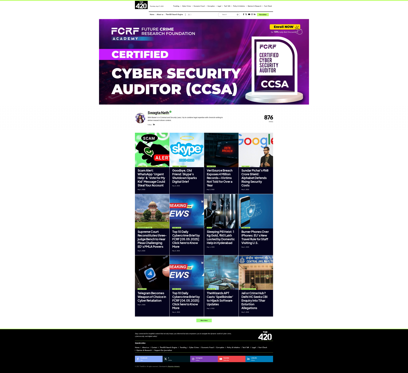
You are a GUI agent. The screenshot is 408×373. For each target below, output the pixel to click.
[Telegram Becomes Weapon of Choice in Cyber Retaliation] (152, 272)
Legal (150, 227)
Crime (209, 227)
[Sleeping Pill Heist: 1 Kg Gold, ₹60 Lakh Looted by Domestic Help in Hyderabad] (221, 211)
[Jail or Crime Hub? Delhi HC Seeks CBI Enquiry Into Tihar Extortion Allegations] (256, 272)
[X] (246, 14)
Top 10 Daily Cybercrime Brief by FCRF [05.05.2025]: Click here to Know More (186, 239)
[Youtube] (231, 359)
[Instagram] (252, 14)
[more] (185, 14)
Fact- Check (245, 166)
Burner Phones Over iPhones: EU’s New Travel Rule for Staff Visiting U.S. (255, 237)
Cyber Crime (142, 166)
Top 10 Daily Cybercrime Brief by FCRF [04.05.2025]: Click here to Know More (186, 300)
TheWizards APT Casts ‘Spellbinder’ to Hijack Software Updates (220, 298)
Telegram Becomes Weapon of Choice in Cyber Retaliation (152, 296)
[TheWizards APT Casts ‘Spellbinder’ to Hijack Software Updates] (221, 272)
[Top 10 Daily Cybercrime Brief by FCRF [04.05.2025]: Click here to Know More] (187, 272)
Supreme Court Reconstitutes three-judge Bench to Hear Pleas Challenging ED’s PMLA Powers (152, 239)
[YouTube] (249, 14)
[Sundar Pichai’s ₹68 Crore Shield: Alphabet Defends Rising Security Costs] (256, 150)
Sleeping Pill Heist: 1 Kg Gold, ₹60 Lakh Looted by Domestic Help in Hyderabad (221, 237)
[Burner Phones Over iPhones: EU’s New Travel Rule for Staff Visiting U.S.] (256, 211)
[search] (271, 15)
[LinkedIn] (254, 14)
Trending (162, 166)
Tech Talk (176, 166)
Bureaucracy (142, 227)
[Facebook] (243, 14)
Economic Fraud (152, 166)
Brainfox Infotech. (174, 366)
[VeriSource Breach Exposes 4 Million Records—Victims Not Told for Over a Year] (221, 150)
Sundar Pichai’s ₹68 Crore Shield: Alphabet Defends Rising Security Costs (254, 177)
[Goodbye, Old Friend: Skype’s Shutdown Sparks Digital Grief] (187, 150)
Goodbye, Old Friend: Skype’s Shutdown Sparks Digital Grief (184, 175)
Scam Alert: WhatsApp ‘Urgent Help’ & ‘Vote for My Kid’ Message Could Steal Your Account (151, 177)
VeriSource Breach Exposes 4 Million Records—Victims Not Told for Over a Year (219, 177)
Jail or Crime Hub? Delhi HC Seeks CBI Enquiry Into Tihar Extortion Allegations (254, 300)
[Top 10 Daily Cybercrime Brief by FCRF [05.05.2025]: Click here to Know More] (187, 211)
